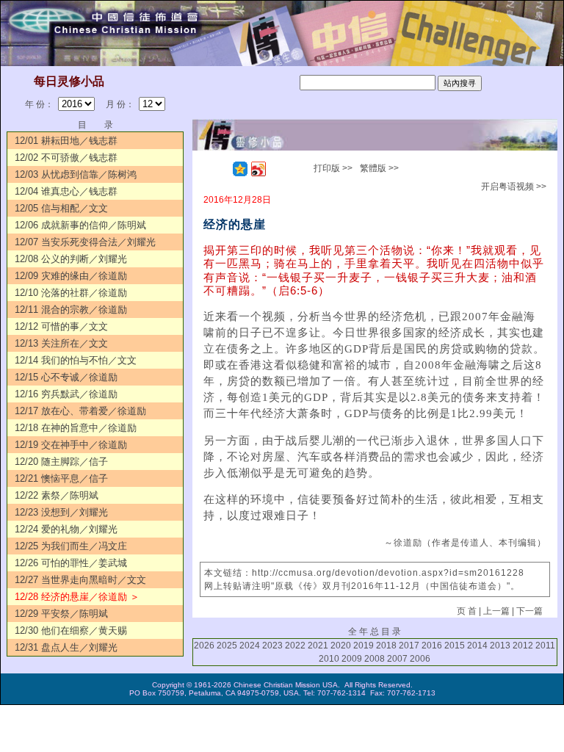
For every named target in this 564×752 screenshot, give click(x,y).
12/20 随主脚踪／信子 (61, 461)
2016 (432, 645)
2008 (374, 659)
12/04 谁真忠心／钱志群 (66, 191)
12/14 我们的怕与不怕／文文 (76, 360)
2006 (420, 659)
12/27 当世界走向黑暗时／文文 (80, 579)
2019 (363, 645)
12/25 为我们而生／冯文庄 (71, 546)
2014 (477, 645)
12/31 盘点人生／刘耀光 (66, 647)
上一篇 (496, 611)
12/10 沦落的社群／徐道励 (71, 292)
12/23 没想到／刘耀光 (61, 512)
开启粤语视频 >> (513, 186)
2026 (204, 645)
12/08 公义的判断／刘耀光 (71, 258)
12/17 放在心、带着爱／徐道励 (80, 410)
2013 (500, 645)
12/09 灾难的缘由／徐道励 (71, 275)
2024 (249, 645)
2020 (340, 645)
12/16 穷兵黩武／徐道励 (66, 394)
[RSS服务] (221, 169)
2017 (409, 645)
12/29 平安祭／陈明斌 (61, 613)
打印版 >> (333, 168)
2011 (545, 645)
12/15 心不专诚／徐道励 (66, 377)
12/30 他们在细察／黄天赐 (71, 630)
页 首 (467, 611)
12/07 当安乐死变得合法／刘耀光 (85, 241)
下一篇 (529, 611)
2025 (227, 645)
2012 (523, 645)
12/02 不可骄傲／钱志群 (66, 157)
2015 (454, 645)
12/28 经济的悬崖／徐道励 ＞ (77, 596)
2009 (351, 659)
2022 (295, 645)
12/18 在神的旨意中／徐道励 (76, 427)
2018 (386, 645)
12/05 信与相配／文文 (61, 208)
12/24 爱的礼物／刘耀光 (66, 529)
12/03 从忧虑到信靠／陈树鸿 (76, 174)
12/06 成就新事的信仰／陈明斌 (80, 225)
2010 (329, 659)
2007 (397, 659)
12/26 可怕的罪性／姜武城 (71, 562)
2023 (272, 645)
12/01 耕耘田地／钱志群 (66, 140)
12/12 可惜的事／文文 (61, 326)
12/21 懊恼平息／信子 (61, 478)
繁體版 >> (379, 168)
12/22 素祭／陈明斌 (56, 495)
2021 (318, 645)
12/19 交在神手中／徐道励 (71, 444)
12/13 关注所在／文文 (61, 343)
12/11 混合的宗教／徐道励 (71, 309)
